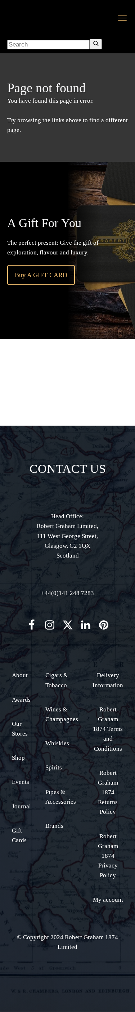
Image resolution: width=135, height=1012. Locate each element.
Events (20, 781)
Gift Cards (19, 835)
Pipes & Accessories (60, 797)
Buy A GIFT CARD (41, 275)
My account (108, 899)
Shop (18, 757)
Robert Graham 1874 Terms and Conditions (108, 729)
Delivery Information (108, 680)
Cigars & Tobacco (56, 680)
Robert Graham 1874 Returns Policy (108, 792)
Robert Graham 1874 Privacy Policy (108, 856)
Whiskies (57, 743)
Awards (21, 699)
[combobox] (48, 44)
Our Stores (20, 728)
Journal (21, 806)
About (20, 675)
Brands (54, 825)
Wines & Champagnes (61, 714)
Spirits (53, 767)
